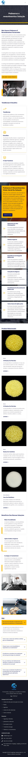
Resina (4, 358)
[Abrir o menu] (25, 3)
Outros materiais (6, 495)
